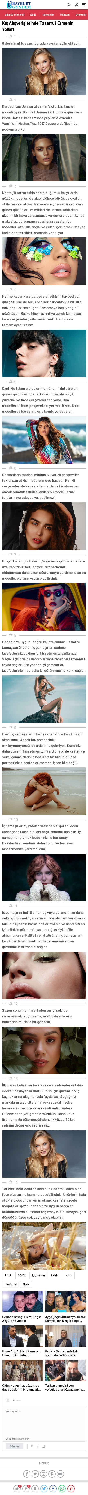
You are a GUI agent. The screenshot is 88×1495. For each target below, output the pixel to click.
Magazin (65, 14)
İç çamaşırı (38, 1275)
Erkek (8, 1275)
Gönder (14, 1446)
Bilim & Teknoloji (14, 14)
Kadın (68, 1275)
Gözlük (22, 1275)
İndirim (55, 1275)
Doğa (33, 14)
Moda (26, 1284)
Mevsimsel (11, 1284)
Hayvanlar (48, 14)
